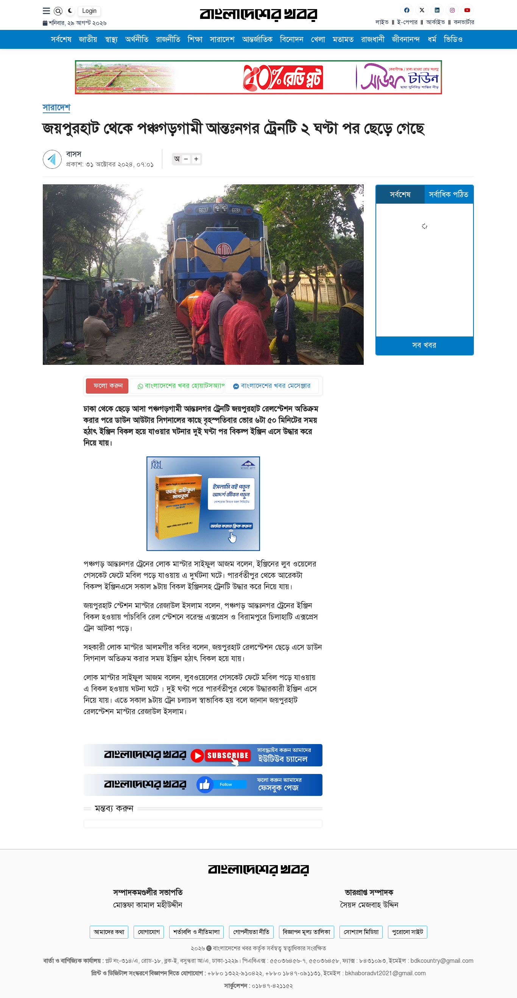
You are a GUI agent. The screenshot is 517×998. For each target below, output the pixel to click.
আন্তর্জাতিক (257, 39)
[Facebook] (406, 10)
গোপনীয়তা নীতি (251, 932)
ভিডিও (453, 39)
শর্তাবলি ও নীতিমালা (196, 932)
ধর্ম (432, 39)
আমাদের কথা (109, 932)
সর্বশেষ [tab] (400, 194)
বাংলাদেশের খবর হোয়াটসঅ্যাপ (183, 385)
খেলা (318, 39)
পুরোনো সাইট (407, 932)
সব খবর (424, 345)
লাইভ (382, 22)
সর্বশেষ (61, 39)
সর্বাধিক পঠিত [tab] (448, 194)
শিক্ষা (195, 39)
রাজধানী (373, 39)
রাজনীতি (168, 39)
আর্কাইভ (435, 22)
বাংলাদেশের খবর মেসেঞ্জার (275, 385)
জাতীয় (88, 39)
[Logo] (258, 15)
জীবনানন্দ (406, 39)
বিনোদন (292, 39)
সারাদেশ (222, 39)
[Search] (58, 11)
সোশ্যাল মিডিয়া (361, 932)
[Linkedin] (437, 10)
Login (89, 11)
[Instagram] (452, 10)
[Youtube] (467, 10)
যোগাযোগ (149, 932)
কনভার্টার (464, 22)
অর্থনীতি (136, 39)
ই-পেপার (407, 22)
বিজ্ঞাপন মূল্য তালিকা (306, 932)
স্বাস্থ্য (111, 39)
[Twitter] (422, 10)
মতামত (343, 39)
